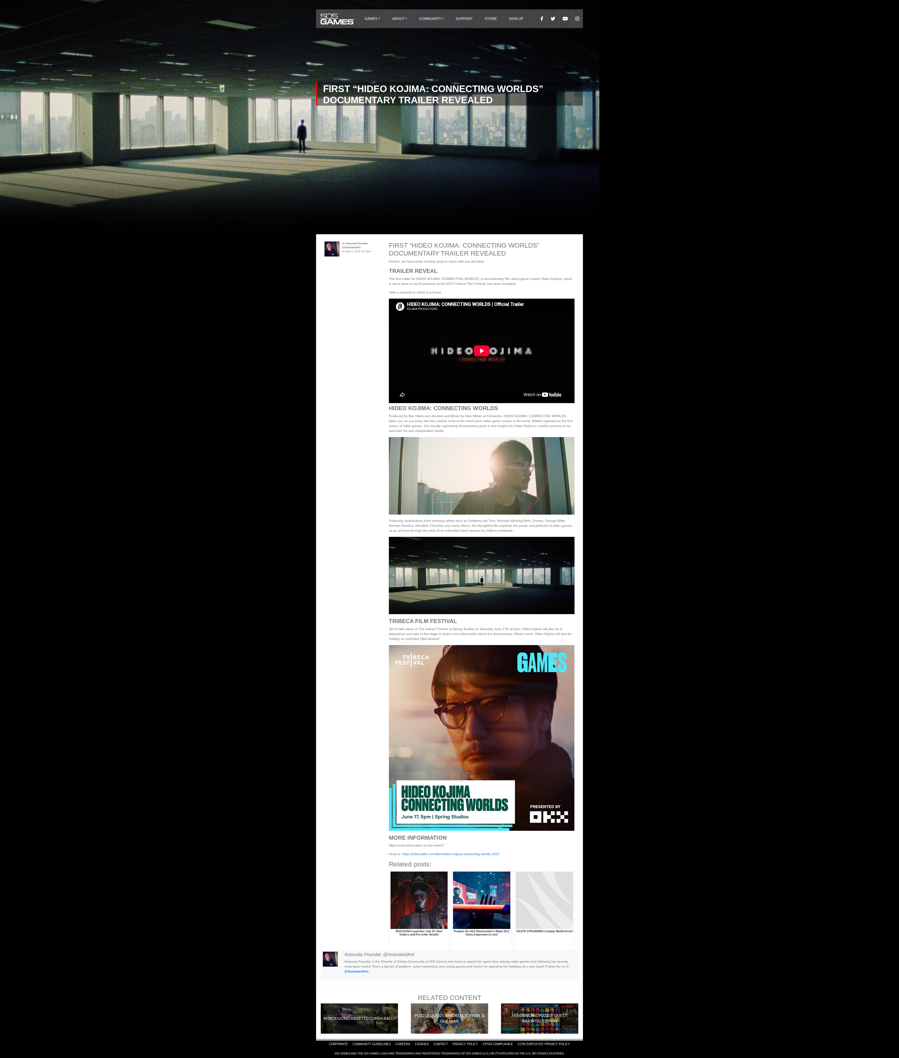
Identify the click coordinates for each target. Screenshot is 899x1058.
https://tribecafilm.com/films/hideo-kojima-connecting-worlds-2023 (450, 854)
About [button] (398, 19)
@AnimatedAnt (356, 971)
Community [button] (430, 19)
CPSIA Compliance (498, 1044)
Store (491, 19)
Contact (441, 1044)
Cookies (422, 1044)
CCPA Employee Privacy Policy (544, 1044)
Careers (402, 1044)
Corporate (338, 1044)
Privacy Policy (465, 1044)
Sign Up (516, 19)
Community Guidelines (372, 1044)
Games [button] (371, 19)
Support (464, 19)
